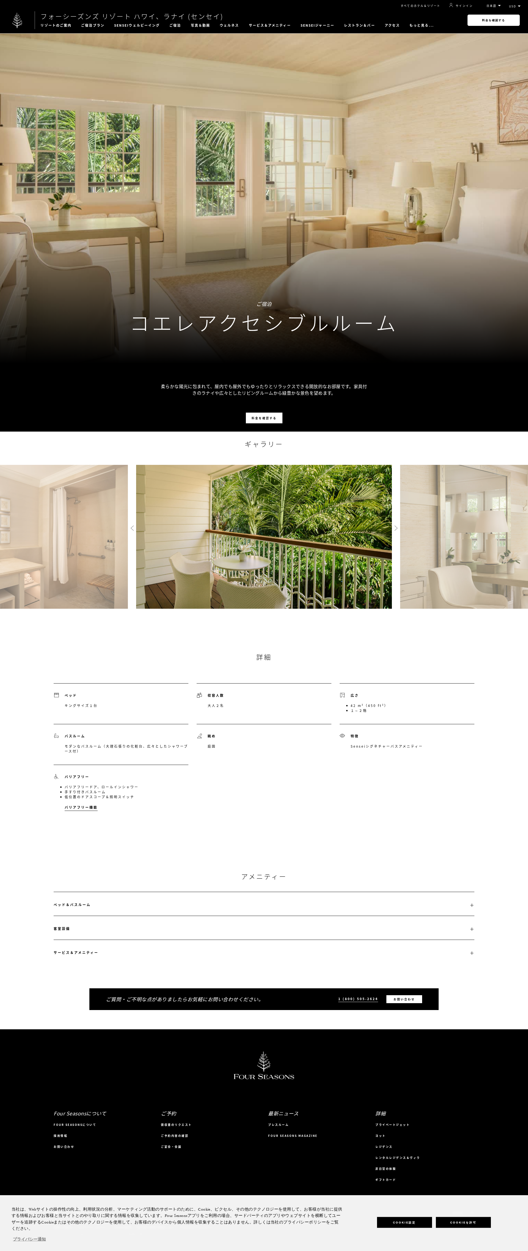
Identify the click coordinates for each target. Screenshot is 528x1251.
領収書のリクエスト (176, 1125)
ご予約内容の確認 (174, 1136)
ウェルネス (229, 25)
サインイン (464, 5)
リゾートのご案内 (56, 25)
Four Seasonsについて (75, 1125)
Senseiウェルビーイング (137, 25)
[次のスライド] (396, 528)
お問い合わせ (404, 999)
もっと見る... (421, 25)
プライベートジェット (392, 1125)
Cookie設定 (404, 1222)
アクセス (392, 25)
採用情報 (60, 1136)
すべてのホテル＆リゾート (420, 5)
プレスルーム (278, 1125)
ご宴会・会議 (171, 1147)
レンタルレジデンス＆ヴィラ (397, 1158)
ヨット (380, 1136)
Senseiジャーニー (317, 25)
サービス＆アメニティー (270, 25)
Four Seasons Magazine (293, 1136)
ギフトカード (385, 1180)
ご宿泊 (175, 25)
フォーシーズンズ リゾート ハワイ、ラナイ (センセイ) (132, 16)
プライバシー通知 (29, 1239)
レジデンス (384, 1147)
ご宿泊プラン (93, 25)
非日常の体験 (385, 1169)
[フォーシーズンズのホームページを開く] (17, 20)
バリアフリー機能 (81, 807)
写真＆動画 (200, 25)
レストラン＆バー (359, 25)
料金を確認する (493, 20)
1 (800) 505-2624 (358, 999)
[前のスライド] (132, 528)
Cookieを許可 (463, 1222)
